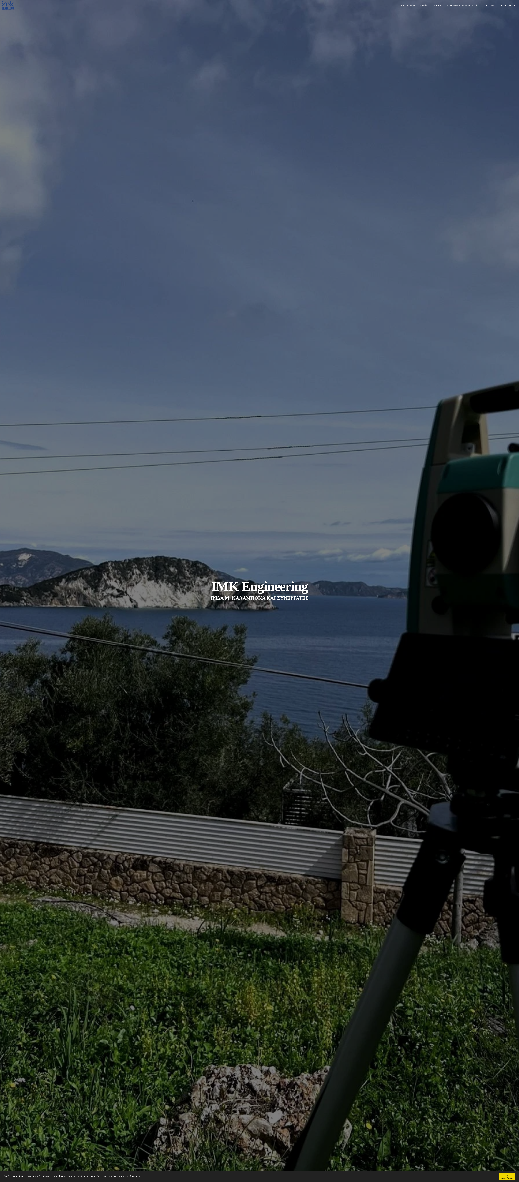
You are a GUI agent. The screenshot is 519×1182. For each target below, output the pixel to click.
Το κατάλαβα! (507, 1176)
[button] (501, 5)
